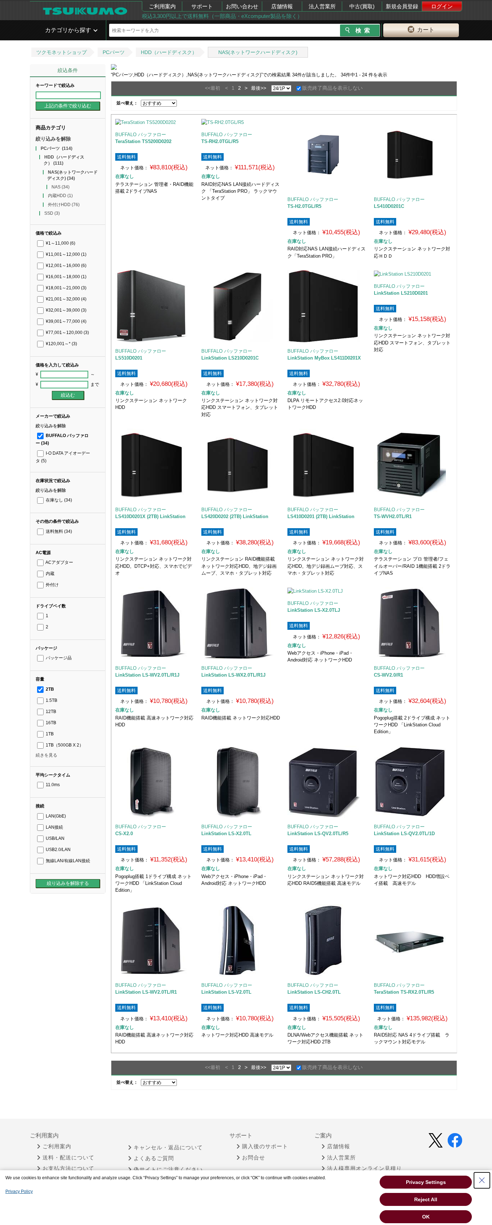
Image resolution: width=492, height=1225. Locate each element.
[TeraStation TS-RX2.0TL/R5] (413, 940)
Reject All (425, 1199)
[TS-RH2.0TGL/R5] (240, 122)
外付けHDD (64, 204)
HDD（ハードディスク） (169, 52)
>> (263, 88)
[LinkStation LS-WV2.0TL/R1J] (154, 623)
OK (426, 1217)
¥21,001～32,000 (65, 299)
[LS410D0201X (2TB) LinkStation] (154, 465)
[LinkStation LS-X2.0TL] (240, 782)
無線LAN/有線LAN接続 (67, 861)
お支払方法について (68, 1168)
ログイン (442, 6)
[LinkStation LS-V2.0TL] (240, 940)
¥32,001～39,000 (65, 310)
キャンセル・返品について (168, 1147)
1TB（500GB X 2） (64, 745)
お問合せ (253, 1158)
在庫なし (58, 500)
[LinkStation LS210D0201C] (240, 306)
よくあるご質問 (154, 1158)
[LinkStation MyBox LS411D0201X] (326, 306)
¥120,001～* (61, 344)
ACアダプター (59, 562)
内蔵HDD (60, 195)
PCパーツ (114, 52)
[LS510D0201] (154, 306)
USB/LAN (54, 838)
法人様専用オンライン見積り (364, 1168)
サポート (202, 6)
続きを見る (46, 755)
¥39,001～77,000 (65, 321)
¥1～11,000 (60, 243)
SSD (52, 213)
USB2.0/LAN (58, 849)
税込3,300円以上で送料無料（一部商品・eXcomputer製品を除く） (222, 16)
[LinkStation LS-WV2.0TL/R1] (154, 940)
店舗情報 (282, 6)
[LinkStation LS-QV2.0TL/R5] (326, 782)
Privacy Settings (426, 1182)
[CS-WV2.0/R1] (413, 623)
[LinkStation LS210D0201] (413, 273)
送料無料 (58, 531)
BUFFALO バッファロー (140, 134)
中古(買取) (362, 6)
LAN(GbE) (55, 816)
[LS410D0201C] (413, 155)
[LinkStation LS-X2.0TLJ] (326, 590)
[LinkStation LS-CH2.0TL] (326, 940)
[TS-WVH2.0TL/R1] (413, 465)
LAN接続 (54, 827)
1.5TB (51, 700)
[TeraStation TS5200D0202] (154, 122)
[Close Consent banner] (482, 1180)
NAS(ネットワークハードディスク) (258, 52)
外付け (52, 585)
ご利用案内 (162, 6)
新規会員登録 (402, 6)
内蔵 (49, 573)
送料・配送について (68, 1158)
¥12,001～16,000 (65, 265)
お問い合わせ (242, 6)
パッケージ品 (58, 658)
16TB (50, 723)
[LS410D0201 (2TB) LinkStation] (326, 465)
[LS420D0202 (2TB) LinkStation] (240, 465)
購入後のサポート (265, 1146)
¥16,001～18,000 (65, 277)
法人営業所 (322, 6)
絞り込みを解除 (53, 139)
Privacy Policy (19, 1191)
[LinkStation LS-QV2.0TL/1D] (413, 782)
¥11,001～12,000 (65, 254)
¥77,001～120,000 (67, 332)
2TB (49, 689)
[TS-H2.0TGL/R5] (326, 155)
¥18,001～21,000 (65, 288)
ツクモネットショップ (61, 52)
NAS (61, 187)
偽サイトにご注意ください (168, 1169)
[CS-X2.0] (154, 782)
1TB (49, 734)
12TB (50, 711)
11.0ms (52, 785)
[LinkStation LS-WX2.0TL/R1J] (240, 623)
